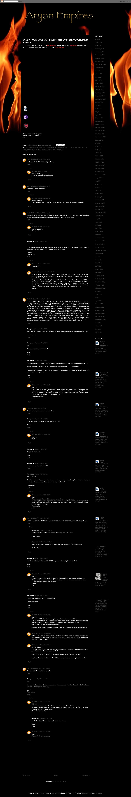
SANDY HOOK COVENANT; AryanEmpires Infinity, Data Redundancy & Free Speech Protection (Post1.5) (101, 347)
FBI (59, 147)
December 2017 (100, 165)
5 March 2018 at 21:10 (44, 495)
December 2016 (100, 203)
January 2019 (99, 124)
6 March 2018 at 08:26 (46, 530)
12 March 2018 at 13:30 (44, 645)
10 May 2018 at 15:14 (44, 701)
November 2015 (100, 244)
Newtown (34, 149)
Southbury (43, 149)
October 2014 (99, 285)
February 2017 (99, 197)
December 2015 (100, 241)
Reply (28, 164)
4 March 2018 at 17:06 (44, 171)
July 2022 (98, 39)
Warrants (49, 149)
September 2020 (100, 64)
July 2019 (98, 105)
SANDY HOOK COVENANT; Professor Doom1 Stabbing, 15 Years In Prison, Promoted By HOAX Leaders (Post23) (101, 466)
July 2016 (98, 219)
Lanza (79, 147)
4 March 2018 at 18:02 (44, 226)
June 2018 (98, 146)
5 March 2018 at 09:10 (41, 343)
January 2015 (99, 275)
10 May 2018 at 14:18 (41, 679)
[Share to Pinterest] (64, 145)
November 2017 (100, 168)
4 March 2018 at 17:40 (43, 186)
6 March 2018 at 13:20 (44, 574)
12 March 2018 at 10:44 (43, 668)
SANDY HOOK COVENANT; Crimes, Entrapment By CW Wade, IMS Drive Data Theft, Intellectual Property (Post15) (101, 438)
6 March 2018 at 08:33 (41, 558)
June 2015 (98, 260)
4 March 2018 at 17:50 (44, 198)
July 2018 (98, 143)
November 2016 (100, 206)
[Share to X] (60, 145)
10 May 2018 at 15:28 (44, 731)
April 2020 (98, 80)
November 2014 (100, 282)
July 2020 (98, 70)
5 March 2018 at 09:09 (41, 329)
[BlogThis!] (59, 145)
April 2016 (98, 228)
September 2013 (100, 319)
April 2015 (98, 266)
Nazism (29, 149)
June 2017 (98, 184)
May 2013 (98, 329)
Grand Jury (63, 147)
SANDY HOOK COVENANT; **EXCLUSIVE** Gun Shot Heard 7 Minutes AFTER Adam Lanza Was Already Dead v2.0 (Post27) (101, 494)
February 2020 (99, 86)
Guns (68, 147)
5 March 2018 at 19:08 (41, 463)
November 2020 (100, 58)
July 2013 (98, 323)
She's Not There (32, 159)
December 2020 (100, 55)
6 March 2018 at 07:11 (43, 518)
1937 (28, 147)
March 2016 (99, 231)
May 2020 (98, 77)
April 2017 (98, 190)
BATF (44, 147)
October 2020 (99, 61)
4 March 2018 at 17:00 (43, 159)
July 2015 (98, 256)
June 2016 (98, 222)
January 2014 (99, 310)
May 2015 (98, 263)
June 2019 (98, 108)
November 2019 (100, 96)
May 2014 (98, 297)
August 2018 (99, 140)
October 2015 (99, 247)
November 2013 (100, 316)
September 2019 (100, 99)
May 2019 (98, 111)
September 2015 (100, 250)
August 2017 (99, 178)
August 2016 (99, 215)
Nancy (24, 149)
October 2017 (99, 171)
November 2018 (100, 130)
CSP (55, 147)
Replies (31, 168)
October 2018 (99, 133)
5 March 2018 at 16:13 (44, 434)
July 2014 (98, 291)
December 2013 (100, 313)
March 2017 (99, 193)
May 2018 (98, 149)
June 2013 (98, 326)
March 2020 (99, 83)
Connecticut (50, 147)
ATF (41, 147)
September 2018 (100, 137)
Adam (38, 147)
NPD (38, 149)
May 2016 (98, 225)
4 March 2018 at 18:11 (41, 241)
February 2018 (99, 159)
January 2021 (99, 52)
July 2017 (98, 181)
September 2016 (100, 212)
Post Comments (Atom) (59, 781)
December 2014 (100, 278)
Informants (74, 147)
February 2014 (99, 307)
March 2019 (99, 118)
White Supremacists (58, 149)
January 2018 (99, 162)
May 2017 (98, 187)
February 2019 (99, 121)
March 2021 (99, 45)
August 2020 (99, 67)
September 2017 (100, 175)
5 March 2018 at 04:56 (48, 272)
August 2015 (99, 253)
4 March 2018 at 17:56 (43, 213)
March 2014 (99, 304)
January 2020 (99, 89)
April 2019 (98, 115)
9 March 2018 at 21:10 (44, 614)
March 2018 (99, 156)
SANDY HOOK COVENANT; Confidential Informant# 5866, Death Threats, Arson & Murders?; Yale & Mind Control (101, 551)
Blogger (100, 793)
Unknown (34, 171)
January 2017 (99, 200)
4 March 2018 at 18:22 (44, 264)
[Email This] (57, 145)
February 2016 (99, 234)
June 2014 (98, 294)
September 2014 (100, 288)
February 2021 (99, 48)
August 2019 (99, 102)
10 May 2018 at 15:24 (46, 718)
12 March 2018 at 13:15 (48, 633)
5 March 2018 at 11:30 (39, 408)
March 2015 (99, 269)
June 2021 (98, 42)
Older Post (85, 775)
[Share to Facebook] (62, 145)
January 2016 (99, 238)
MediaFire (84, 147)
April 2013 (98, 332)
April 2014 (98, 301)
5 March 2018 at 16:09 (41, 419)
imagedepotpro (86, 793)
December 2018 (100, 127)
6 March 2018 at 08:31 (46, 542)
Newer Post (26, 775)
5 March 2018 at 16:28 (41, 449)
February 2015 (99, 272)
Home (56, 775)
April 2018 (98, 152)
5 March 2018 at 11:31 (44, 385)
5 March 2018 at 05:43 (43, 299)
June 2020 (98, 74)
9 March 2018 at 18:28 (41, 595)
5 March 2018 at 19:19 (41, 474)
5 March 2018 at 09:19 (41, 360)
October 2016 (99, 209)
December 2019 (100, 93)
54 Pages (33, 147)
